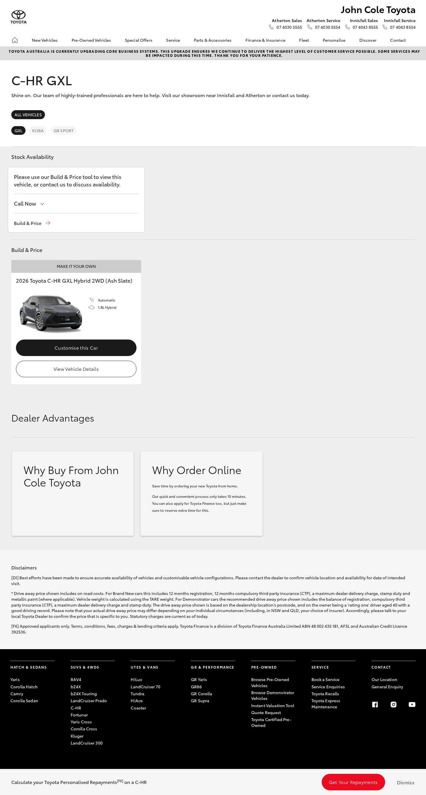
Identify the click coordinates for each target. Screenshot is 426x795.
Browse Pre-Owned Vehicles (270, 682)
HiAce (137, 700)
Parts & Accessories (213, 40)
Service (173, 40)
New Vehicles (45, 40)
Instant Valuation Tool (272, 705)
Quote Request (266, 712)
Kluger (77, 736)
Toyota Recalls (325, 693)
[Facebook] (375, 704)
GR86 (196, 686)
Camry (16, 693)
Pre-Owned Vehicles (91, 40)
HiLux (136, 679)
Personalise (334, 40)
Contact (398, 40)
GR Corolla (201, 693)
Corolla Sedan (24, 700)
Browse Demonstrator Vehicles (272, 695)
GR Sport (63, 130)
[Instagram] (393, 704)
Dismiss (405, 782)
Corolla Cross (84, 729)
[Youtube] (412, 704)
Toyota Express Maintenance (326, 703)
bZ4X (76, 686)
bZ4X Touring (84, 693)
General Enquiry (387, 686)
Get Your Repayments (353, 781)
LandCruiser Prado (89, 700)
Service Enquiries (328, 686)
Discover (367, 40)
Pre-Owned (264, 667)
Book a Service (326, 679)
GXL (18, 130)
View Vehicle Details (76, 368)
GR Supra (200, 700)
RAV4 (76, 679)
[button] (32, 223)
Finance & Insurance (265, 40)
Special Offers (138, 40)
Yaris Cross (81, 722)
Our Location (384, 679)
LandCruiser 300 (87, 743)
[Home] (14, 40)
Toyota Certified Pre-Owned (271, 722)
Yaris (15, 679)
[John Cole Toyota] (18, 17)
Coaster (138, 708)
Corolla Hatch (24, 686)
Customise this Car (76, 347)
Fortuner (79, 715)
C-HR (76, 708)
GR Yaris (199, 679)
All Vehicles (28, 114)
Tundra (137, 693)
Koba (38, 130)
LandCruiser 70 (145, 686)
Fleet (304, 40)
